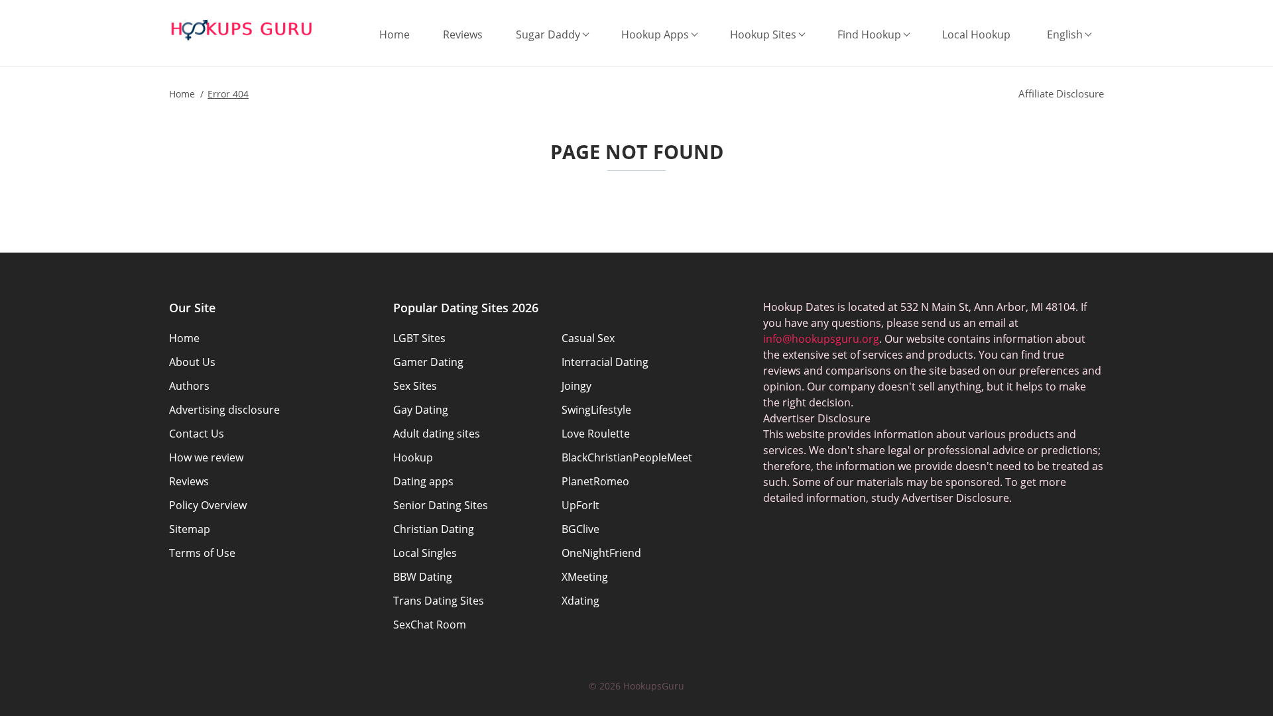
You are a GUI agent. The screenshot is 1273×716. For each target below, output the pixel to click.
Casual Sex (588, 338)
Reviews (463, 34)
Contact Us (196, 433)
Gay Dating (420, 409)
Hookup (413, 457)
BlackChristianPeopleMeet (627, 457)
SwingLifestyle (596, 409)
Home (394, 34)
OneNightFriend (601, 553)
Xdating (580, 600)
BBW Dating (422, 576)
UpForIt (580, 505)
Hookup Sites (763, 34)
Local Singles (425, 553)
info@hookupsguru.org (821, 338)
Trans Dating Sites (438, 600)
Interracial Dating (605, 362)
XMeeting (585, 576)
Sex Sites (415, 386)
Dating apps (423, 481)
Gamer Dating (428, 362)
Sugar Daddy (548, 34)
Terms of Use (202, 553)
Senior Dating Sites (440, 505)
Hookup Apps (655, 34)
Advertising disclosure (224, 409)
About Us (192, 362)
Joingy (576, 386)
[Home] (242, 29)
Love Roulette (596, 433)
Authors (189, 386)
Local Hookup (976, 34)
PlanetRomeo (595, 481)
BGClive (580, 529)
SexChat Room (429, 624)
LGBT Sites (419, 338)
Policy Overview (208, 505)
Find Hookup (869, 34)
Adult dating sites (436, 433)
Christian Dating (433, 529)
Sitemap (189, 529)
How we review (206, 457)
